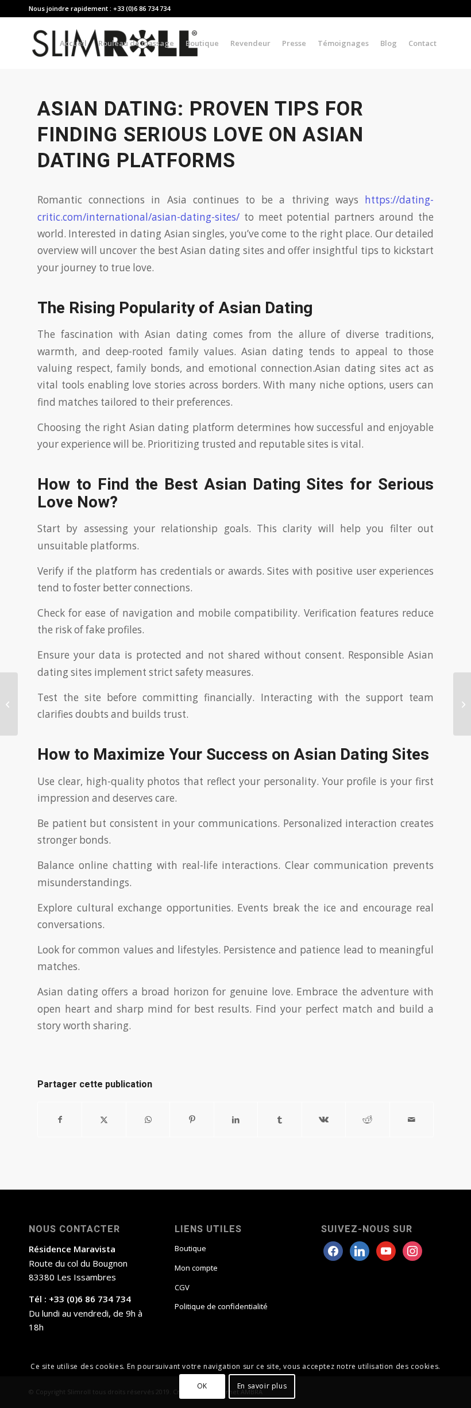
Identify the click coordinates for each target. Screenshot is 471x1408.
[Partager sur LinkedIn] (235, 1119)
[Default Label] (412, 1250)
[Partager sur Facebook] (60, 1119)
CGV (182, 1287)
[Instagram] (386, 1250)
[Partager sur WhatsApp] (147, 1119)
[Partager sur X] (103, 1119)
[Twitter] (359, 1250)
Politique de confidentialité (221, 1306)
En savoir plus (262, 1386)
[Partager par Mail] (412, 1119)
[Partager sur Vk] (323, 1119)
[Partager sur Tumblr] (279, 1119)
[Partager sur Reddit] (367, 1119)
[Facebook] (333, 1250)
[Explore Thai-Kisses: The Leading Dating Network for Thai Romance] (9, 704)
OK (202, 1386)
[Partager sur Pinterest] (191, 1119)
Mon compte (196, 1268)
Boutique (190, 1248)
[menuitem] (73, 43)
